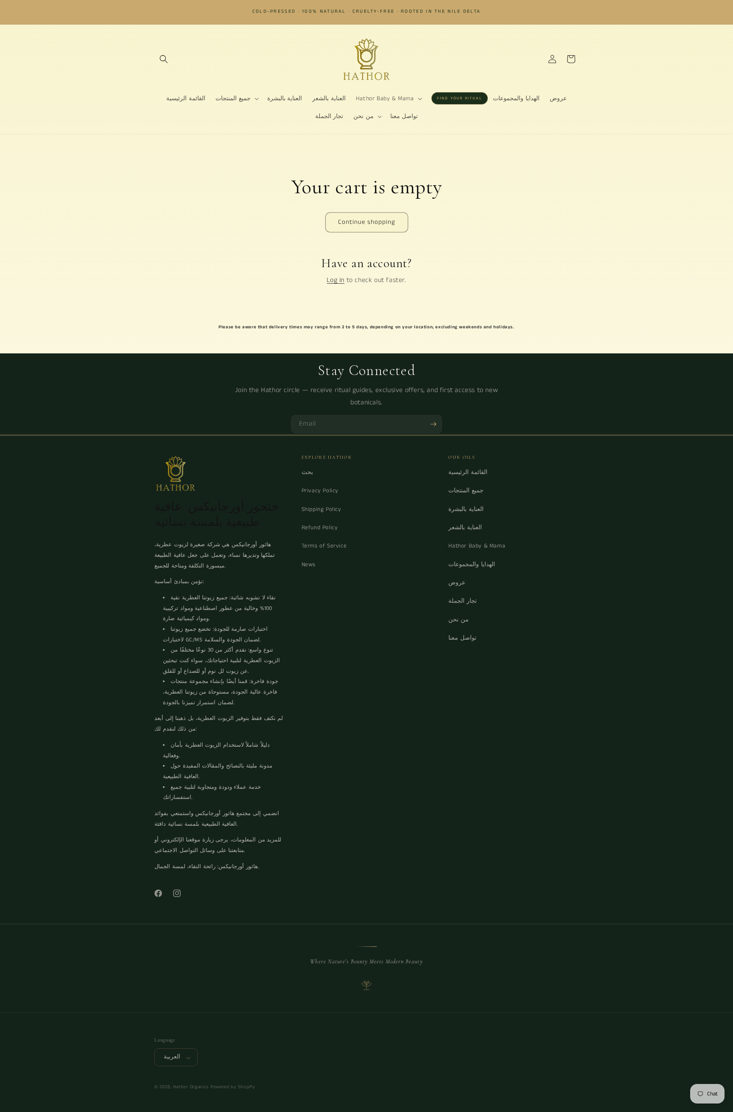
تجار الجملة (462, 601)
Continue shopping (366, 221)
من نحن (458, 619)
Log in (335, 280)
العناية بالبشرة (466, 509)
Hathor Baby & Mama (476, 546)
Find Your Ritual (459, 98)
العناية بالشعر (465, 528)
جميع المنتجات (466, 491)
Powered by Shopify (232, 1087)
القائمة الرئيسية (467, 473)
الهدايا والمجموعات (471, 564)
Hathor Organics (191, 1087)
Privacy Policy (320, 491)
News (309, 564)
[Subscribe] (433, 424)
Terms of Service (324, 546)
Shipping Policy (321, 509)
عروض (456, 583)
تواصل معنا (462, 638)
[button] (163, 59)
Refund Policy (320, 528)
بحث (307, 473)
